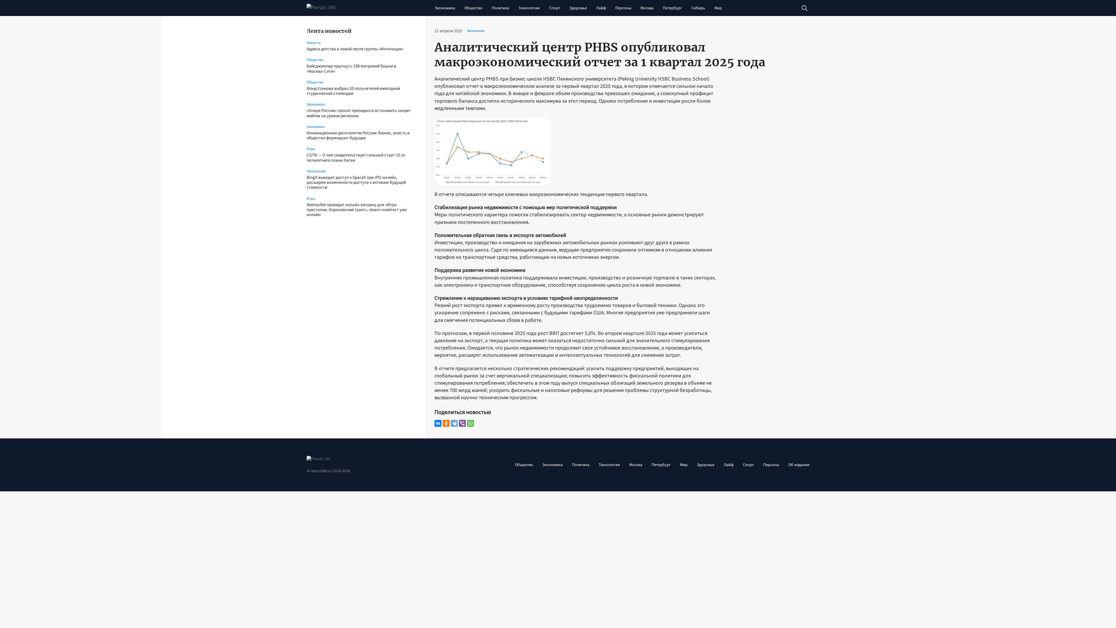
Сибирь (698, 8)
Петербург (672, 8)
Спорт (554, 8)
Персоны (623, 8)
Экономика (445, 8)
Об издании (798, 465)
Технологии (529, 8)
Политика (500, 8)
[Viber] (462, 423)
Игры (311, 148)
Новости (314, 42)
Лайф (601, 8)
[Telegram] (454, 423)
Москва (647, 8)
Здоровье (578, 8)
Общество (473, 8)
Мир (718, 8)
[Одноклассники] (446, 423)
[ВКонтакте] (437, 423)
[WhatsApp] (470, 423)
